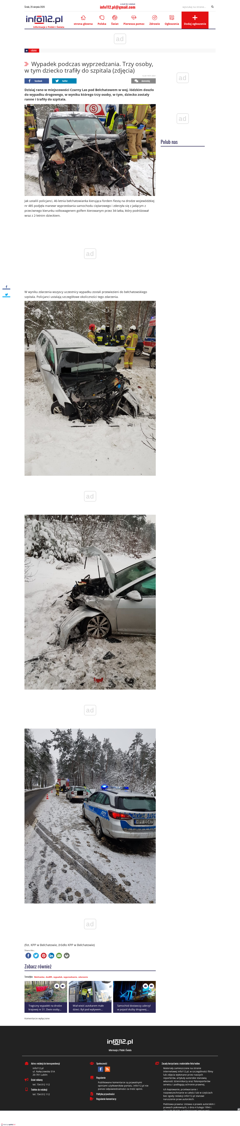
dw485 (49, 977)
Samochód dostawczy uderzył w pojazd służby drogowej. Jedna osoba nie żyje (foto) (134, 1009)
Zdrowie (154, 24)
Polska (102, 24)
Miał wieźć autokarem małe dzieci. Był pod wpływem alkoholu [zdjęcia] (88, 1009)
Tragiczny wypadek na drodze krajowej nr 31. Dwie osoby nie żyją (45, 1009)
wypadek (57, 977)
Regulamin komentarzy (106, 1099)
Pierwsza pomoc (133, 24)
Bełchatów (39, 977)
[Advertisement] (120, 1118)
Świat (115, 24)
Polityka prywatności (105, 1094)
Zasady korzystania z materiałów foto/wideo (181, 1063)
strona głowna (83, 24)
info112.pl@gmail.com (117, 7)
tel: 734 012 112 (41, 1084)
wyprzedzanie (70, 977)
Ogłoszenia (172, 24)
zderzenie (83, 977)
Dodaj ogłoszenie (195, 24)
